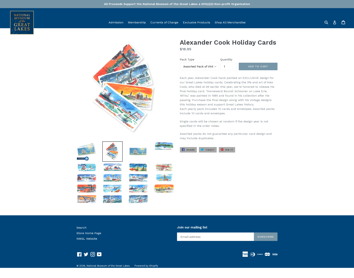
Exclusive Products (196, 22)
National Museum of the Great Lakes (108, 265)
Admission (116, 22)
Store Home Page (89, 233)
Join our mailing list (192, 227)
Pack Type (187, 59)
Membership (137, 22)
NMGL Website (87, 238)
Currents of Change (164, 22)
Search (81, 227)
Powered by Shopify (146, 265)
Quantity (226, 59)
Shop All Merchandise (230, 22)
